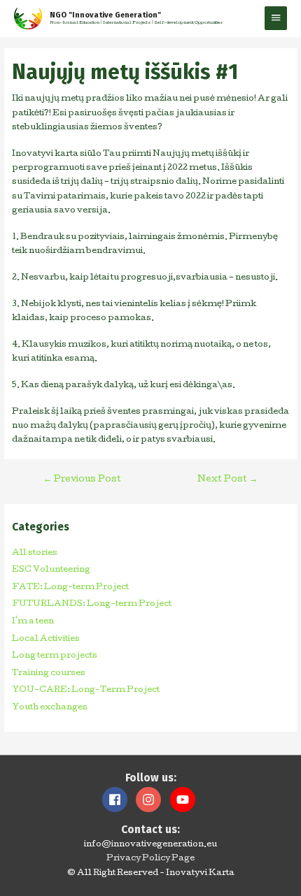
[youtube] (184, 799)
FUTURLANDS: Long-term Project (92, 604)
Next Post (227, 479)
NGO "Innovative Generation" (105, 15)
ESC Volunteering (51, 570)
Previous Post (82, 479)
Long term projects (54, 656)
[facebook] (118, 799)
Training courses (48, 674)
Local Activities (46, 639)
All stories (34, 553)
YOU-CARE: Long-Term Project (86, 690)
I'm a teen (33, 622)
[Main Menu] (276, 18)
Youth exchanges (50, 708)
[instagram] (152, 799)
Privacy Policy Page (150, 859)
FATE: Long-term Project (70, 588)
